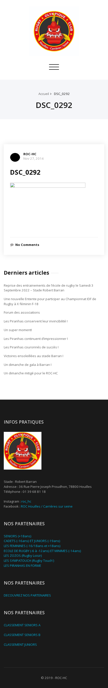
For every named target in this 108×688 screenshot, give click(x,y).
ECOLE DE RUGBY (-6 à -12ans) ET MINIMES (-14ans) (42, 551)
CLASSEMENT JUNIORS (20, 644)
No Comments (27, 244)
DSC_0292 (62, 93)
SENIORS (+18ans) (17, 536)
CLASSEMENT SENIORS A (22, 625)
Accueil (43, 93)
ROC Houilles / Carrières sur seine (47, 506)
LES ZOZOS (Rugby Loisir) (23, 555)
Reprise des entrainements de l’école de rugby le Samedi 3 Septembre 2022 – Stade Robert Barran (48, 288)
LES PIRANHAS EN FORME (22, 565)
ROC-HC (29, 154)
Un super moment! (18, 330)
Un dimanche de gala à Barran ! (27, 364)
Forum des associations (22, 312)
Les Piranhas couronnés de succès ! (31, 347)
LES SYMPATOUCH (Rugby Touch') (29, 560)
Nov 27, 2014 (33, 158)
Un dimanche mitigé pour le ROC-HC (31, 373)
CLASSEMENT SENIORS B (22, 635)
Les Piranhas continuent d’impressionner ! (36, 338)
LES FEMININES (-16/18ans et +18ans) (32, 546)
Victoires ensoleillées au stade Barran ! (33, 356)
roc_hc (26, 501)
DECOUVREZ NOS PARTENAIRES (27, 595)
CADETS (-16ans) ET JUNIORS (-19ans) (32, 541)
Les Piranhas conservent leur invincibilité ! (36, 321)
